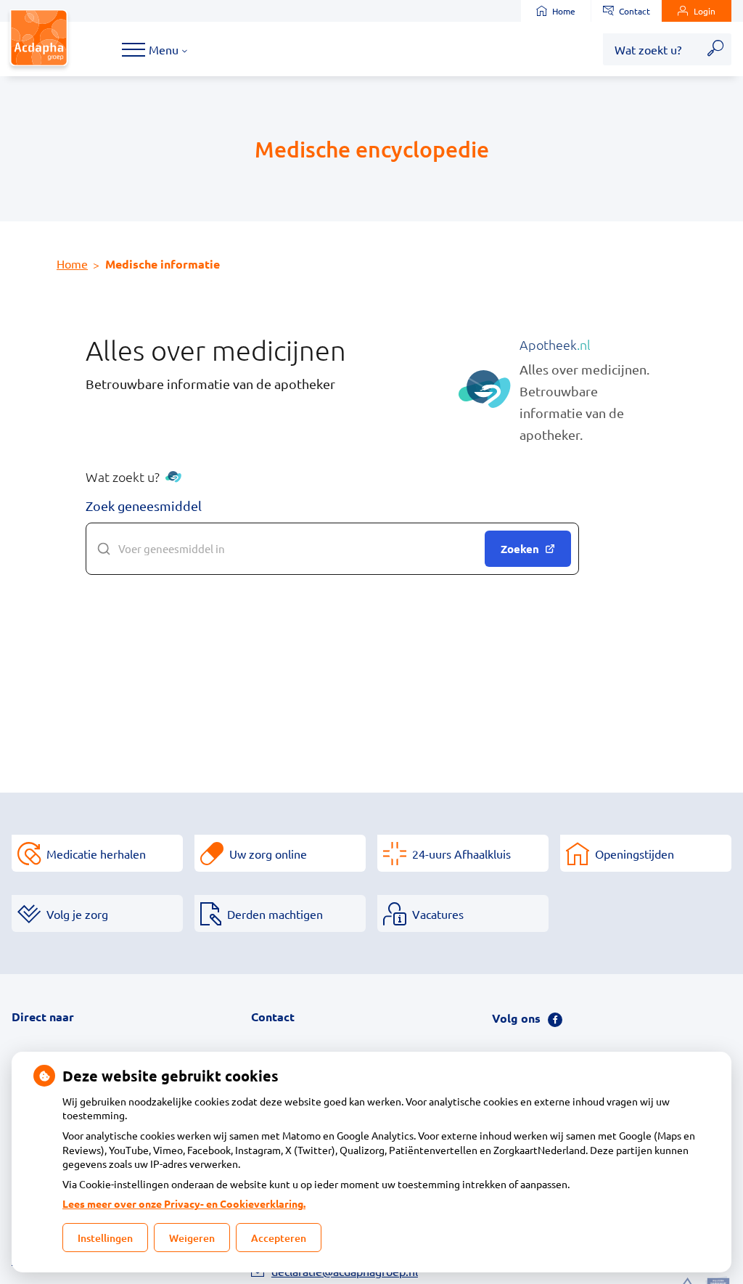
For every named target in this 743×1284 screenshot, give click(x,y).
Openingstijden (634, 853)
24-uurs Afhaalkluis (461, 853)
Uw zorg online (268, 853)
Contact (634, 11)
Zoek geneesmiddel (144, 505)
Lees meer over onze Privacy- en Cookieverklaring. (183, 1203)
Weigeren (192, 1238)
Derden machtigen (275, 914)
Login (704, 11)
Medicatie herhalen (96, 853)
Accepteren (278, 1238)
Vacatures (438, 914)
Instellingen (105, 1238)
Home (563, 11)
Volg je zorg (77, 914)
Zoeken (520, 548)
